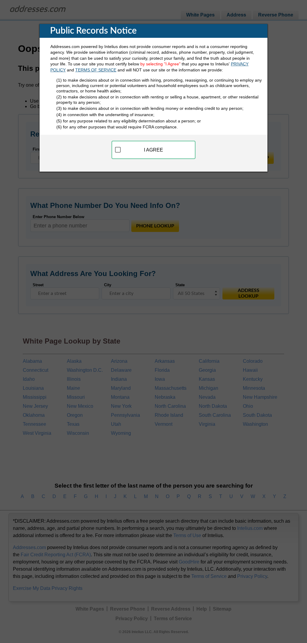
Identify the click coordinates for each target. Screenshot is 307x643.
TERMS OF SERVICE (95, 70)
